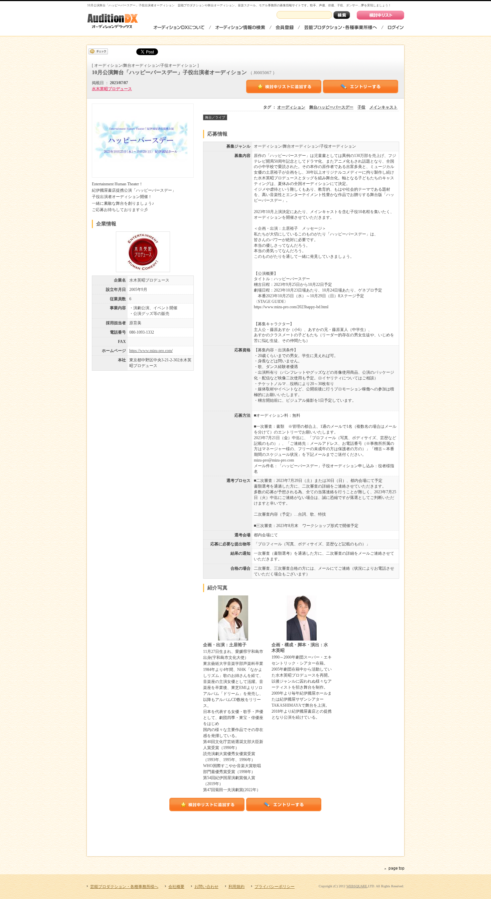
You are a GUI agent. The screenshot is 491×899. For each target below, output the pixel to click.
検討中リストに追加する (284, 86)
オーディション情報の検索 (240, 27)
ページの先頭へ (393, 868)
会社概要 (176, 886)
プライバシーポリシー (275, 886)
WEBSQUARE (356, 886)
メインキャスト (383, 107)
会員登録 (285, 27)
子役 (361, 107)
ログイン (395, 27)
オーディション (291, 107)
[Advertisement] (246, 830)
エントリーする (360, 86)
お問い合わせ (206, 886)
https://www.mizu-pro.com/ (151, 350)
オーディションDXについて (179, 27)
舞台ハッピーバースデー (331, 107)
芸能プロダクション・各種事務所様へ (340, 27)
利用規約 (236, 886)
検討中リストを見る (380, 15)
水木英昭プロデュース (112, 88)
